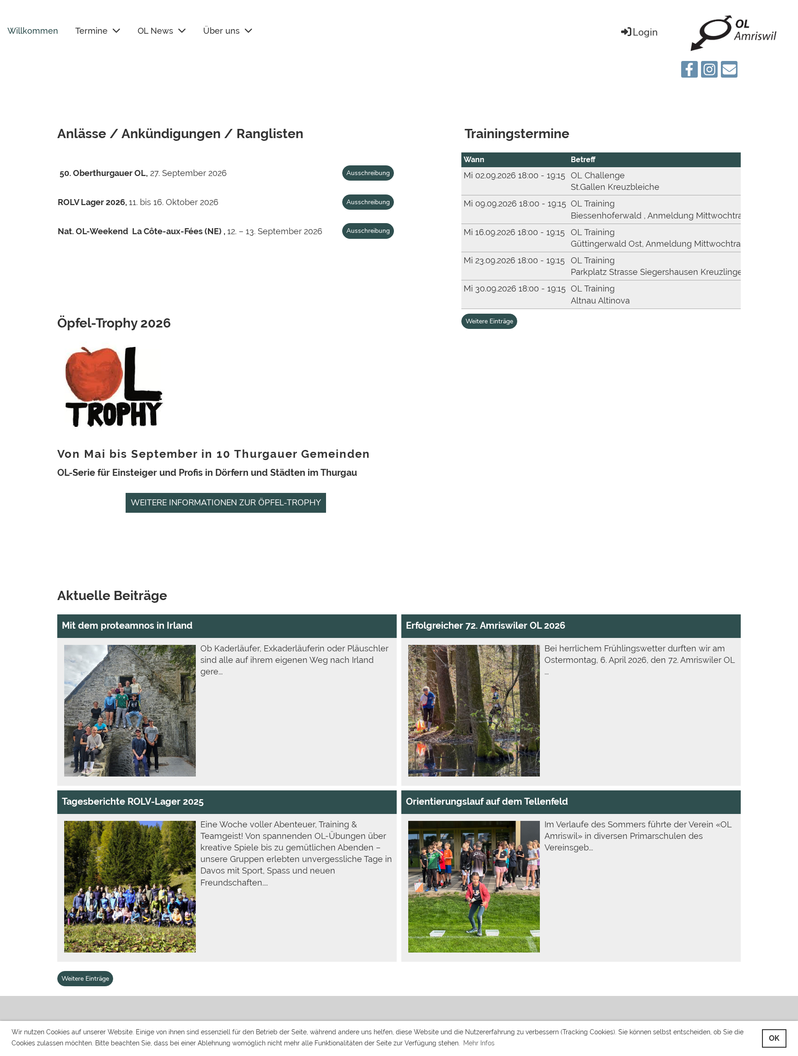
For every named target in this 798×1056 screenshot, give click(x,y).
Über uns (221, 31)
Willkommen (32, 31)
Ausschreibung (368, 173)
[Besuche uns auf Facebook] (689, 71)
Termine (91, 31)
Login (645, 32)
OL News (155, 31)
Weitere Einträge (489, 321)
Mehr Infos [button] (479, 1043)
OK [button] (774, 1038)
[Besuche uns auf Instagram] (709, 71)
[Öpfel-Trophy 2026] (112, 435)
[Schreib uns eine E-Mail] (729, 71)
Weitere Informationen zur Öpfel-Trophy (226, 502)
